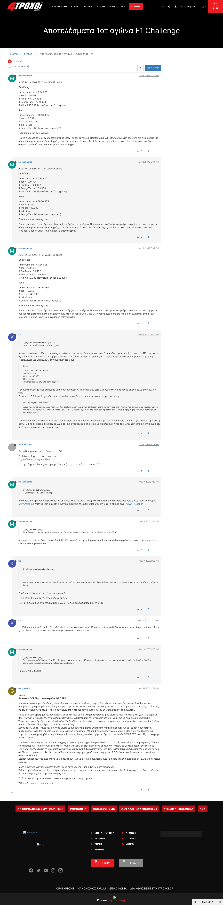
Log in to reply (153, 67)
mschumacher (25, 75)
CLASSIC (131, 838)
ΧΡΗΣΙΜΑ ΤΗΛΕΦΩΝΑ (178, 808)
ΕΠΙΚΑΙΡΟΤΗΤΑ (105, 833)
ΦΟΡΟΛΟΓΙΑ (78, 808)
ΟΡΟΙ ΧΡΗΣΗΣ (65, 888)
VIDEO (130, 844)
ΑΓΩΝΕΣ (131, 833)
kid (19, 334)
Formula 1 (17, 61)
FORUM (99, 849)
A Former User (25, 444)
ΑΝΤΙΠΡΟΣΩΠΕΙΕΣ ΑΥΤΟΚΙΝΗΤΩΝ (40, 808)
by (104, 900)
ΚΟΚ (203, 808)
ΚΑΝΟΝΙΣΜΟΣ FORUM (92, 888)
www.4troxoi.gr (27, 503)
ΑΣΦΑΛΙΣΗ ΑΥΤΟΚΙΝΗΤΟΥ (139, 808)
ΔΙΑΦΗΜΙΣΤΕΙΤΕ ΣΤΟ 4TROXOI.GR (151, 888)
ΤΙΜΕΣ (99, 844)
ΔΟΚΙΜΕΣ (101, 838)
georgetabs (24, 688)
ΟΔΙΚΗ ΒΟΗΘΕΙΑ (104, 808)
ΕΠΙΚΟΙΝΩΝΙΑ (118, 888)
